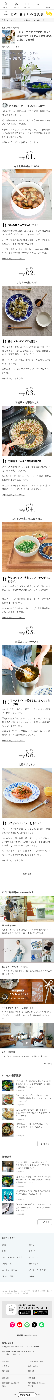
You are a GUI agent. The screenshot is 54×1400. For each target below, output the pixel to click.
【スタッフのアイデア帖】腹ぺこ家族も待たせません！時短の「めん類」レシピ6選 (34, 36)
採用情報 (31, 1378)
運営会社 (5, 1378)
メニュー (48, 7)
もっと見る (44, 1144)
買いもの (16, 7)
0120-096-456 (33, 1347)
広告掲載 (5, 1371)
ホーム (5, 7)
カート (38, 7)
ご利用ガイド (7, 1366)
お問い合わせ (33, 1366)
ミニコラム (13, 1291)
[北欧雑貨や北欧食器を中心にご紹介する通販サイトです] (27, 13)
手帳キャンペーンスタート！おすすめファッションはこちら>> (24, 20)
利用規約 (31, 1371)
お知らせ (5, 1361)
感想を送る (27, 874)
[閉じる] (33, 1394)
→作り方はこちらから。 (13, 258)
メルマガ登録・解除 (35, 1361)
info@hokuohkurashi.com (12, 1347)
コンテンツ (27, 7)
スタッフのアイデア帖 (10, 28)
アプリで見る (25, 1395)
